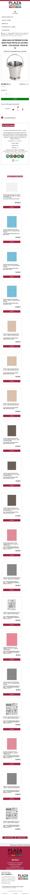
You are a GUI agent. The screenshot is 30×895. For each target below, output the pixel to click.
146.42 (12, 153)
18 (17, 237)
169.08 (15, 153)
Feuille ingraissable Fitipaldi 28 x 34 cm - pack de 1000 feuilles (11, 578)
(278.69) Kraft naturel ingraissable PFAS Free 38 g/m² (11, 373)
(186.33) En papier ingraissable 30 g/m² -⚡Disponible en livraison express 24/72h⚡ (11, 791)
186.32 (19, 151)
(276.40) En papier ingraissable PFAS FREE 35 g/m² (10, 304)
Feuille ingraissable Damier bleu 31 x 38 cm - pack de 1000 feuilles (11, 300)
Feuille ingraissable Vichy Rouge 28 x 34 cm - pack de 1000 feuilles (10, 544)
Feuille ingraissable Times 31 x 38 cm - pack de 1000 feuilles (11, 822)
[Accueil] (15, 4)
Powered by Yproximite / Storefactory (20, 845)
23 (17, 411)
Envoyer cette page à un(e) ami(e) (10, 104)
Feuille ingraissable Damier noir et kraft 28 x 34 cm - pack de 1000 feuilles (11, 439)
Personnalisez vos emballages (15, 863)
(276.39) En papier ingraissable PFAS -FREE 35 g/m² (10, 269)
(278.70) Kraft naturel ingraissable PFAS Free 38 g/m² (11, 408)
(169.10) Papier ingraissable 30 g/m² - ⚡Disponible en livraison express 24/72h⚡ (11, 582)
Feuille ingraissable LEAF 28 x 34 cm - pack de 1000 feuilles (11, 334)
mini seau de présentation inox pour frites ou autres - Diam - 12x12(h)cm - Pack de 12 (15, 44)
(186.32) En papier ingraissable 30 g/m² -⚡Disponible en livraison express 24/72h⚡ (11, 756)
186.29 (8, 151)
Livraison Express (15, 866)
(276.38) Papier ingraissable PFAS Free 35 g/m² (11, 234)
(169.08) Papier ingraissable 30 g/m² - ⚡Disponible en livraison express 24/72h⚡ (11, 547)
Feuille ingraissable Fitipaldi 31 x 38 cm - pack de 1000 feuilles (11, 787)
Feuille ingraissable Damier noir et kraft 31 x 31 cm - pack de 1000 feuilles (11, 474)
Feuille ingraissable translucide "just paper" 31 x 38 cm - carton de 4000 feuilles (11, 196)
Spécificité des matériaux (15, 864)
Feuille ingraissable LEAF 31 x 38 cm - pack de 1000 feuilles (11, 404)
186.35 (8, 153)
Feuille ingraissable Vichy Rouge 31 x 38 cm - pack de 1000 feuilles (10, 753)
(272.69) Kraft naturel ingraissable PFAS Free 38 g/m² (11, 443)
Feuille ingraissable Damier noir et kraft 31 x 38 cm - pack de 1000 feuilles (11, 509)
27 (17, 516)
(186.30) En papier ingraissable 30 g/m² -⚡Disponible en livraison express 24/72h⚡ (11, 721)
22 (17, 307)
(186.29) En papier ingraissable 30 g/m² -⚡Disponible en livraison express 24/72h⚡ (11, 687)
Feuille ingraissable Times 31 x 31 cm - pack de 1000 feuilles (11, 717)
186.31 (15, 151)
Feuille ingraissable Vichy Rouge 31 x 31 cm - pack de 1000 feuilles (10, 648)
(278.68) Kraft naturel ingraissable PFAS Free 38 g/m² (11, 339)
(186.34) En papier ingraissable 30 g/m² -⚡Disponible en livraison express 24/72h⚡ (11, 826)
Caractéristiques (10, 118)
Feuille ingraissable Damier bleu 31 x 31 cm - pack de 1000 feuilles (11, 265)
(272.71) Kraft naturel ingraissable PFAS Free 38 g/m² (11, 513)
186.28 (4, 151)
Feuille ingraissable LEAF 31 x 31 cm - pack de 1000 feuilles (11, 369)
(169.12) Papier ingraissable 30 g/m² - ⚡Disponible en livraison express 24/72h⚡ (11, 617)
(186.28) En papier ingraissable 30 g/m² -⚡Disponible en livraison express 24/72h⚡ (11, 652)
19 (17, 272)
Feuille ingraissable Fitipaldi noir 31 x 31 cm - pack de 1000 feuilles (11, 683)
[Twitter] (13, 110)
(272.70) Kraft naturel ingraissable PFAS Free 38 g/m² (11, 478)
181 (17, 202)
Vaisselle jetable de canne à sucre (15, 868)
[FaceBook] (22, 110)
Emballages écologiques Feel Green (15, 869)
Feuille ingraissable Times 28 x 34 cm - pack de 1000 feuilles (11, 613)
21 (18, 481)
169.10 (19, 153)
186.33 (23, 151)
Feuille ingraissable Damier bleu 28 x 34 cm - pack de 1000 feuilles (11, 231)
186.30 (12, 151)
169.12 (23, 153)
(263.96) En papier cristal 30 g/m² (11, 198)
